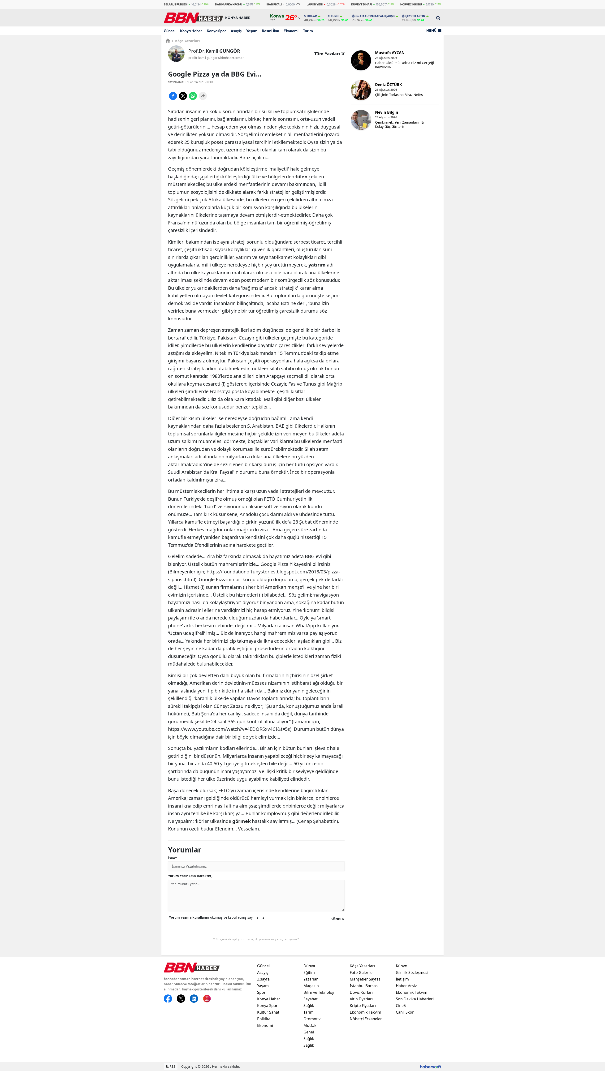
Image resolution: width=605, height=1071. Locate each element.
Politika (263, 1018)
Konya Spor (216, 30)
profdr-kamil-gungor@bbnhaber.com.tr (216, 58)
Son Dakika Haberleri (415, 999)
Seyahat (310, 999)
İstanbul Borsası (364, 985)
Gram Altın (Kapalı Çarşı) (375, 16)
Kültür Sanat (268, 1012)
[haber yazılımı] (430, 1066)
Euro (335, 16)
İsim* (172, 858)
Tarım (308, 30)
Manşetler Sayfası (365, 979)
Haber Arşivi (407, 985)
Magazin (311, 985)
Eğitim (309, 972)
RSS (172, 1066)
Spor (261, 992)
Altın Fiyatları (361, 999)
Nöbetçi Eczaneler (366, 1018)
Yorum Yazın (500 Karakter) (190, 875)
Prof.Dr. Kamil (214, 51)
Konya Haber (191, 30)
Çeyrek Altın (415, 16)
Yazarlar (310, 979)
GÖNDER (337, 919)
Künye (401, 965)
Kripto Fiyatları (363, 1005)
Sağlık (308, 1005)
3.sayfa (263, 979)
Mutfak (309, 1025)
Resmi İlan (270, 30)
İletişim (402, 979)
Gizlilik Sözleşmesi (412, 972)
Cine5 (401, 1005)
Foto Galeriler (362, 972)
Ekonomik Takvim (365, 1012)
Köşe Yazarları (186, 40)
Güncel (170, 30)
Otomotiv (311, 1018)
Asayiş (236, 30)
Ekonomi (291, 30)
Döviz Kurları (361, 992)
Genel (308, 1032)
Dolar (312, 16)
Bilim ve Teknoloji (318, 992)
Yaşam (251, 30)
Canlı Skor (405, 1012)
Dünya (309, 965)
